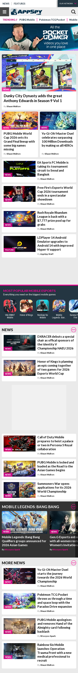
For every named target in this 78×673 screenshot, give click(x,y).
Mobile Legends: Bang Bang (30, 506)
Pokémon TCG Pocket (52, 19)
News (6, 3)
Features (19, 3)
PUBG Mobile (27, 19)
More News (13, 562)
